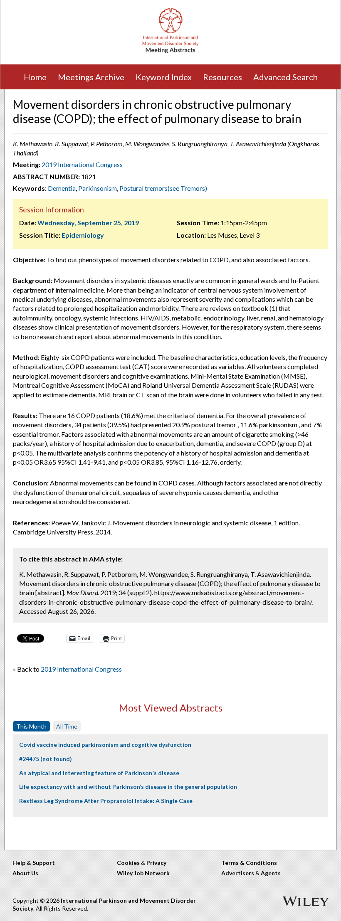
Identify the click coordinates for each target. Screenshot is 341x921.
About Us (25, 873)
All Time (66, 726)
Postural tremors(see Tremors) (163, 188)
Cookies (128, 862)
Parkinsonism (97, 188)
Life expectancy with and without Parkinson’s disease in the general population (128, 786)
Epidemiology (83, 235)
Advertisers (237, 873)
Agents (271, 873)
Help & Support (33, 862)
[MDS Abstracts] (170, 51)
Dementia (62, 188)
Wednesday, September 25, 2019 (88, 223)
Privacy (156, 862)
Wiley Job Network (143, 873)
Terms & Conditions (249, 862)
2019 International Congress (82, 164)
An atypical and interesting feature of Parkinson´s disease (99, 772)
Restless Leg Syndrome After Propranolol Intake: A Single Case (106, 800)
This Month (31, 726)
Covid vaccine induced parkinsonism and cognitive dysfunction (105, 744)
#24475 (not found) (45, 758)
